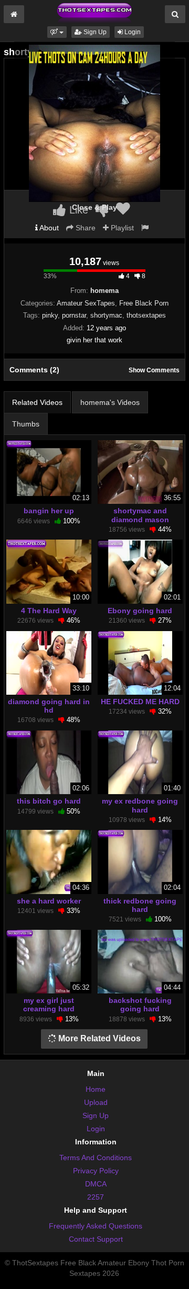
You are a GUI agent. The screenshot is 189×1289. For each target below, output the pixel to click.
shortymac (106, 315)
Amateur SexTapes (86, 303)
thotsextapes (146, 315)
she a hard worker (49, 901)
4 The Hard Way (49, 610)
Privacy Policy (96, 1170)
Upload (96, 1102)
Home (96, 1089)
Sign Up (94, 32)
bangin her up (49, 510)
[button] (57, 32)
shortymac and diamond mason (140, 514)
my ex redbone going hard (140, 805)
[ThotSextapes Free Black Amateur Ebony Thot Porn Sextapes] (94, 12)
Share (85, 228)
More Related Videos (98, 1038)
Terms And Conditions (95, 1157)
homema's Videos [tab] (110, 402)
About (48, 228)
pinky (50, 315)
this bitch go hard (49, 801)
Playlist (121, 228)
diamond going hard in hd (49, 705)
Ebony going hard (140, 610)
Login (132, 32)
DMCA (96, 1184)
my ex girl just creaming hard (49, 1004)
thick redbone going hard (139, 905)
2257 (95, 1197)
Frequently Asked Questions (95, 1226)
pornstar (74, 315)
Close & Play (94, 207)
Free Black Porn (144, 303)
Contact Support (96, 1239)
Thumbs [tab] (25, 424)
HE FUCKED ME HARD (140, 701)
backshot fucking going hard (140, 1004)
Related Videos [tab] (37, 402)
